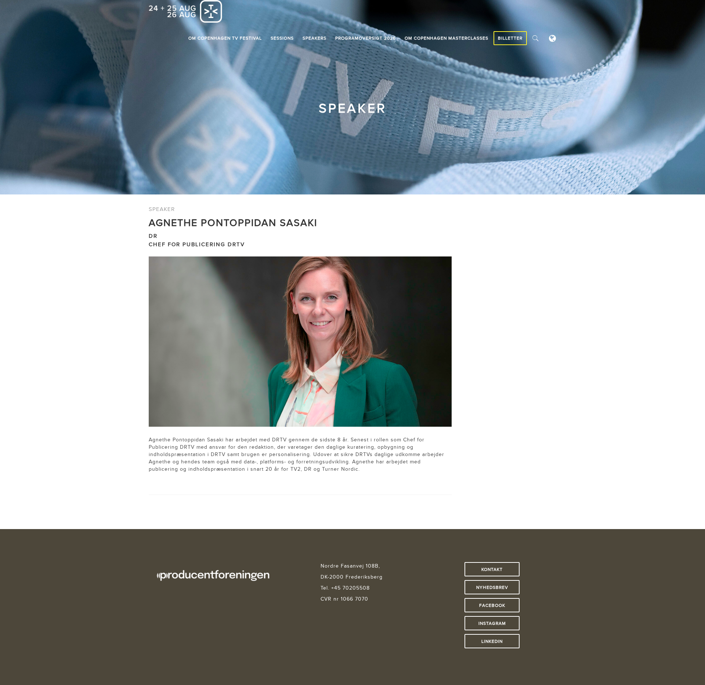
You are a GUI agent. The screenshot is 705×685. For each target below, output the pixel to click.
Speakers (314, 38)
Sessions (282, 38)
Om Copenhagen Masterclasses (446, 38)
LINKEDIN (492, 641)
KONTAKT (492, 569)
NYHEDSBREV (492, 587)
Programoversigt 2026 (365, 38)
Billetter (510, 38)
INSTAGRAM (492, 623)
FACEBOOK (492, 605)
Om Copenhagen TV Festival (225, 38)
